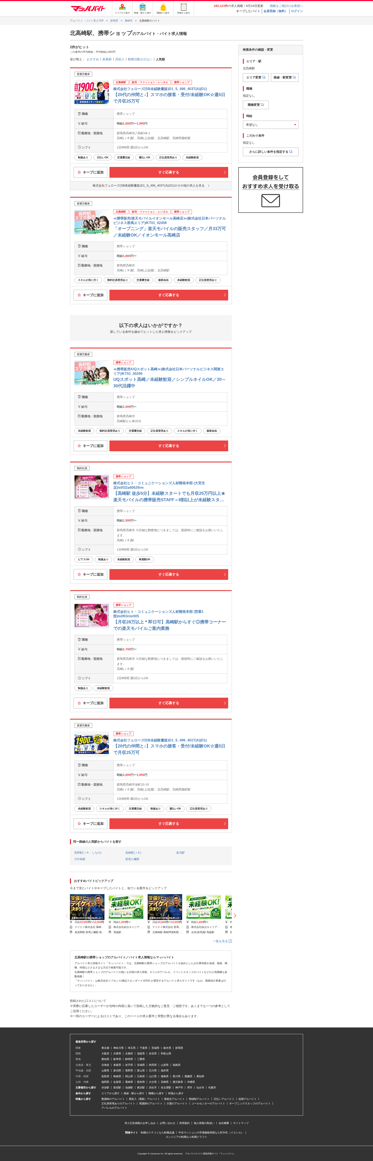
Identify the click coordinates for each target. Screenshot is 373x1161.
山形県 (165, 1064)
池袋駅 (129, 1087)
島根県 (117, 1076)
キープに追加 (93, 172)
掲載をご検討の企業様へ (286, 6)
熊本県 (141, 1081)
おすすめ (93, 59)
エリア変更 (253, 77)
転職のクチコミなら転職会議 (157, 1132)
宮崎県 (165, 1081)
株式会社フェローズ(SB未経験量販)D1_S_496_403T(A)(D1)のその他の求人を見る (149, 185)
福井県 (165, 1070)
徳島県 (165, 1076)
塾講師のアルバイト (113, 1098)
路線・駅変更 (283, 77)
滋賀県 (141, 1053)
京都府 (129, 1053)
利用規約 (184, 1123)
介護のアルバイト (177, 1103)
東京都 (105, 1047)
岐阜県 (117, 1059)
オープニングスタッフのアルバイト (250, 1103)
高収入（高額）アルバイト (144, 1098)
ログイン (297, 11)
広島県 (141, 1076)
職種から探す (156, 1093)
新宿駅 (117, 1087)
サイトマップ (241, 1123)
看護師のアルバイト (151, 1103)
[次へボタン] (235, 916)
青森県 (117, 1064)
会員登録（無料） (276, 11)
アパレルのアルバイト (114, 1107)
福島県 (176, 1064)
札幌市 (212, 1087)
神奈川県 (118, 1047)
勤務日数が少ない (140, 59)
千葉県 (143, 1047)
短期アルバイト (248, 1098)
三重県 (141, 1059)
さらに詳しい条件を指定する (268, 151)
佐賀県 (117, 1081)
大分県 (153, 1081)
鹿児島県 (178, 1081)
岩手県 (129, 1064)
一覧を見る (221, 941)
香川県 (176, 1076)
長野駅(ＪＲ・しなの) (87, 852)
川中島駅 (79, 859)
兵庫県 (117, 1053)
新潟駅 (180, 852)
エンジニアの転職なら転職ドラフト (186, 1136)
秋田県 (153, 1064)
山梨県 (105, 1070)
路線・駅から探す (134, 1093)
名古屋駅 (166, 1087)
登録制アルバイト (199, 1098)
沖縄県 (191, 1081)
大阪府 (105, 1053)
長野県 (129, 1070)
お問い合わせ (167, 1123)
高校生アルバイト (174, 1098)
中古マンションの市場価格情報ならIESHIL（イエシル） (211, 1132)
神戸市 (179, 1087)
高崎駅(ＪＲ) (133, 852)
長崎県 (129, 1081)
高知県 (200, 1076)
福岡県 (105, 1081)
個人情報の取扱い (204, 1123)
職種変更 (254, 104)
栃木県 (167, 1047)
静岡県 (129, 1059)
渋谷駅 (105, 1087)
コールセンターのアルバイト (208, 1103)
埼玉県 (132, 1047)
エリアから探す (110, 1093)
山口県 (153, 1076)
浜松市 (153, 1087)
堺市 (189, 1087)
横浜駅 (141, 1087)
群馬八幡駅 (132, 859)
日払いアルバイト (224, 1098)
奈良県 (153, 1053)
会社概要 (224, 1123)
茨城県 (155, 1047)
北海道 (105, 1064)
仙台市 (200, 1087)
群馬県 (179, 1047)
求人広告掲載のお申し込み (140, 1123)
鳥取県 (105, 1076)
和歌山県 (166, 1053)
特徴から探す (176, 1093)
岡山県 (129, 1076)
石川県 (153, 1070)
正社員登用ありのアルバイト (118, 1103)
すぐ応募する (168, 172)
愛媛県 (188, 1076)
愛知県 (105, 1059)
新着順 (107, 59)
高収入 (119, 59)
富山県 (141, 1070)
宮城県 (141, 1064)
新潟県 (117, 1070)
